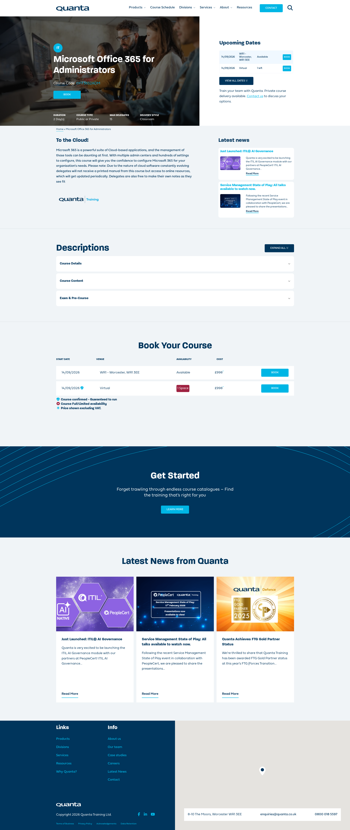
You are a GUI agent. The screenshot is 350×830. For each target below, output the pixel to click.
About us (114, 739)
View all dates (235, 80)
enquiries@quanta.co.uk (278, 814)
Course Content (71, 281)
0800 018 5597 (326, 814)
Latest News (117, 772)
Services (62, 755)
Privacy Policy (85, 824)
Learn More (175, 509)
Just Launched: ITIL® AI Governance (246, 151)
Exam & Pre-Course (74, 298)
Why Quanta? (66, 772)
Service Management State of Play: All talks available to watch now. (253, 187)
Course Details (71, 263)
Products (63, 739)
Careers (114, 763)
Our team (115, 747)
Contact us (255, 96)
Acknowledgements (106, 824)
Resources (63, 763)
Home (59, 129)
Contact (271, 8)
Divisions (62, 747)
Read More (252, 173)
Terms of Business (65, 824)
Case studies (117, 755)
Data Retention (129, 824)
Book (67, 94)
